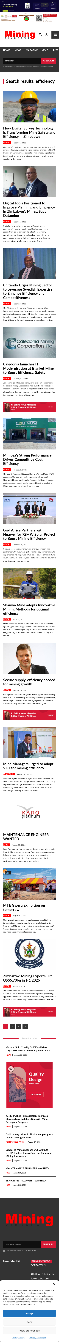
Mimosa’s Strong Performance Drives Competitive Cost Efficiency (27, 459)
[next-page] (25, 1026)
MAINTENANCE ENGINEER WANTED (27, 1168)
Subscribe (48, 1244)
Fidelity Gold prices (15, 1142)
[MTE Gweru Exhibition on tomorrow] (29, 884)
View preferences (29, 1330)
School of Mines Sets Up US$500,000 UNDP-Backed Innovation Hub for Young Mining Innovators (28, 1153)
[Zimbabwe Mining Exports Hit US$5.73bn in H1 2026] (29, 954)
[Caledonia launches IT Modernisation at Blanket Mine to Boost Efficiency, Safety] (29, 342)
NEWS (6, 143)
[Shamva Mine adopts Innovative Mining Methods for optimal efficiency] (29, 583)
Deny (30, 1322)
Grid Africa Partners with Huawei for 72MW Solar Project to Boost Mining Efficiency (29, 534)
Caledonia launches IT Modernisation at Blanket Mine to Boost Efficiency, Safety (28, 368)
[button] (54, 1284)
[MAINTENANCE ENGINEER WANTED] (29, 813)
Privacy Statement (37, 1338)
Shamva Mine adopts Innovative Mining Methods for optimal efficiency (29, 609)
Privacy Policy (18, 1338)
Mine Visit (8, 774)
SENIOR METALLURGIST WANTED (26, 1180)
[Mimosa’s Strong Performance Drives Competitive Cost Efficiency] (29, 433)
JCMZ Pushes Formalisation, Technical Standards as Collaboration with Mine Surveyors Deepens (27, 1119)
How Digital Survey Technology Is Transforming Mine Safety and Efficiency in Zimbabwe (29, 132)
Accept (29, 1313)
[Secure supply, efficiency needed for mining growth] (29, 658)
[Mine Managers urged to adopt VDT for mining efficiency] (29, 742)
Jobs (5, 845)
